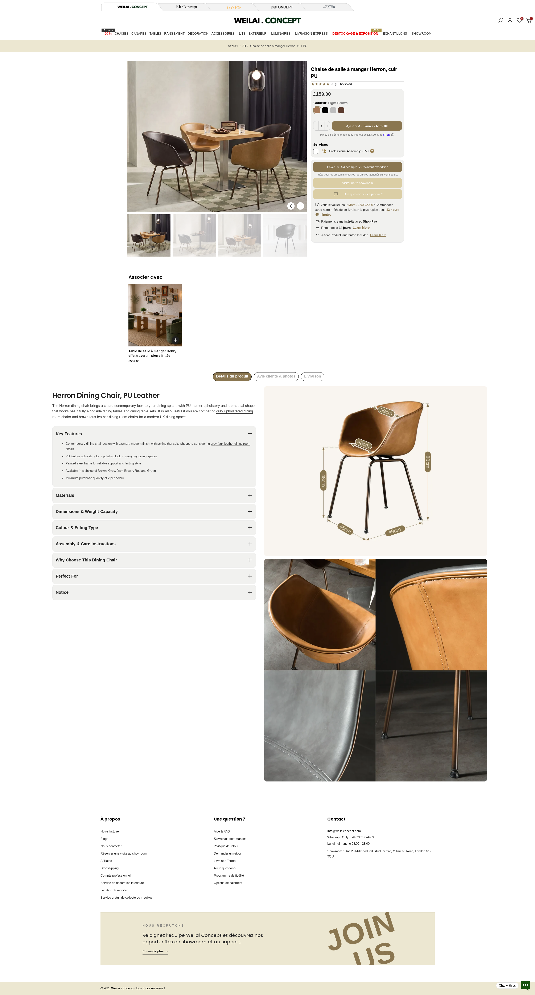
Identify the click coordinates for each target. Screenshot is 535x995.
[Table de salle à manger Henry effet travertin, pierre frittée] (155, 315)
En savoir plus (155, 951)
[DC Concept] (279, 7)
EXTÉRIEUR (257, 33)
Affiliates (106, 861)
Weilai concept (122, 988)
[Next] (300, 206)
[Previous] (291, 206)
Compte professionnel (115, 875)
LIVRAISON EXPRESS (311, 33)
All (244, 46)
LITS (242, 33)
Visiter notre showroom (357, 183)
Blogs (104, 838)
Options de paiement (228, 883)
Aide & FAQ (222, 831)
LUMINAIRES (281, 33)
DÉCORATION (198, 33)
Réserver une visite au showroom (123, 853)
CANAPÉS (139, 33)
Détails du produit (232, 376)
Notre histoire (109, 831)
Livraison (312, 376)
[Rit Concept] (184, 7)
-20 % (108, 32)
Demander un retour (227, 853)
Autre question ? (225, 868)
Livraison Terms (225, 861)
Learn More (361, 227)
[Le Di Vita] (232, 7)
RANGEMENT (174, 33)
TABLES (155, 33)
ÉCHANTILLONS (395, 33)
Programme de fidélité (229, 875)
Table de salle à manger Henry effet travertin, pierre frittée (152, 353)
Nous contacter (111, 846)
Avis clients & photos (276, 376)
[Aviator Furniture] (327, 7)
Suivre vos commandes (230, 838)
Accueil (233, 46)
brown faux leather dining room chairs (108, 417)
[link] (331, 84)
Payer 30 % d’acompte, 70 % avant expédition (357, 167)
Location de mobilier (114, 890)
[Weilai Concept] (132, 7)
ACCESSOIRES (222, 33)
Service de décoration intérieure (122, 883)
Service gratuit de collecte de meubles (126, 897)
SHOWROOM (422, 33)
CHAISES (121, 33)
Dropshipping (109, 868)
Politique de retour (226, 846)
